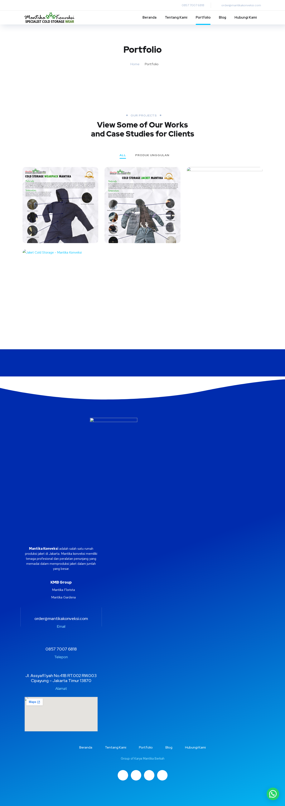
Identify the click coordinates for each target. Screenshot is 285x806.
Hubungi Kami (246, 17)
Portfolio (203, 17)
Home (135, 64)
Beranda (149, 17)
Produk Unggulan (152, 155)
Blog (222, 17)
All (123, 155)
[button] (273, 794)
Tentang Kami (176, 17)
